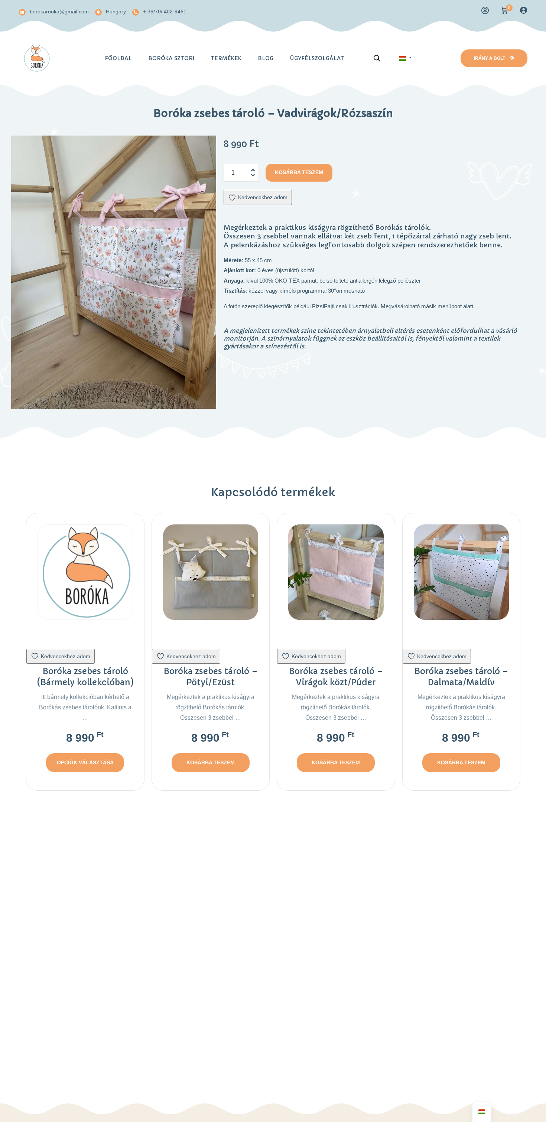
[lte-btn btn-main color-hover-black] (211, 762)
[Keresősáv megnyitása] (377, 56)
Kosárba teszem (299, 172)
